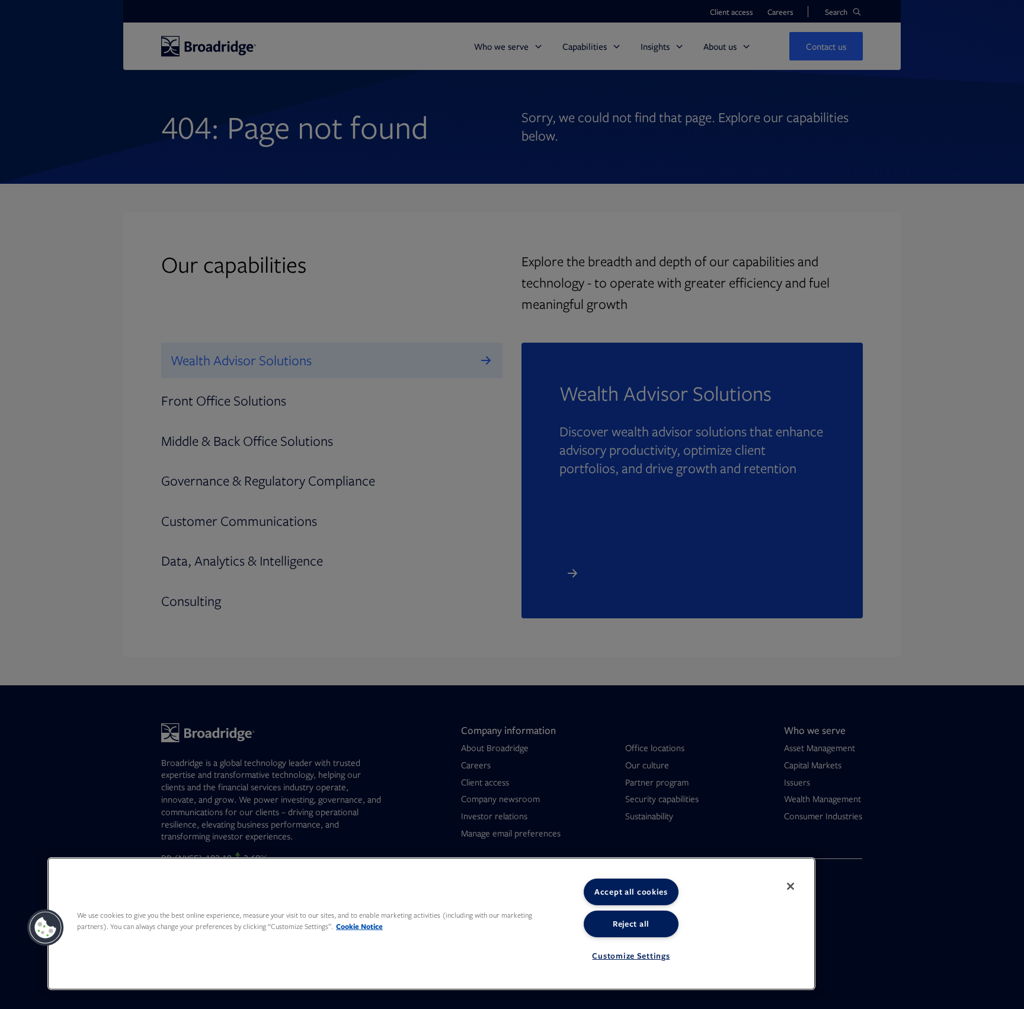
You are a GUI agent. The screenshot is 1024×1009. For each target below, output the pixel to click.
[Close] (790, 886)
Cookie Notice (359, 926)
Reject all (631, 923)
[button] (46, 928)
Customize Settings (631, 955)
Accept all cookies (631, 891)
